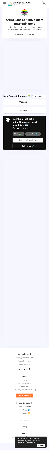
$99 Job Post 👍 (24, 395)
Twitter (31, 34)
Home (24, 380)
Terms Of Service (24, 361)
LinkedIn (24, 369)
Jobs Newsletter (24, 383)
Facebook (29, 369)
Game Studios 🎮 (24, 407)
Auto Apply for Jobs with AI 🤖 (24, 390)
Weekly (17, 129)
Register (24, 386)
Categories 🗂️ (24, 413)
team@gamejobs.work (25, 358)
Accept (41, 445)
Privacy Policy (24, 364)
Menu (5, 3)
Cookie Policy (30, 443)
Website (20, 34)
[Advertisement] (24, 65)
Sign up (24, 427)
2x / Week (26, 129)
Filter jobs (25, 102)
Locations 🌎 (24, 410)
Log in (24, 423)
